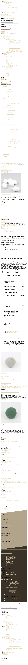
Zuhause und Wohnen (8, 66)
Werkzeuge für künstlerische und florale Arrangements (12, 164)
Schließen (3, 660)
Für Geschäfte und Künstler (9, 38)
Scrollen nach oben (5, 661)
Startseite (3, 163)
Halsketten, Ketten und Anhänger (13, 56)
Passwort (3, 24)
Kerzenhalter (8, 72)
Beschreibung (6, 230)
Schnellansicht (4, 385)
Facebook (3, 31)
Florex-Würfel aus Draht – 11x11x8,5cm (10, 441)
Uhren (7, 74)
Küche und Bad (6, 53)
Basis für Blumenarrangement (15, 40)
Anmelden (3, 26)
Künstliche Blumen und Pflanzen (16, 42)
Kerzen (7, 70)
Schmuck (5, 54)
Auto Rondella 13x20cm (6, 470)
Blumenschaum (12, 41)
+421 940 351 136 (10, 572)
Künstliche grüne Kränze (14, 43)
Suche (2, 77)
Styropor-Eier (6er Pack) (6, 194)
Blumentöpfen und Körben (14, 48)
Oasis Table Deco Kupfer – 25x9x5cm (10, 392)
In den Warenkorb (4, 219)
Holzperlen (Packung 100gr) (6, 170)
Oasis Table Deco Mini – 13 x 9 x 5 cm (10, 500)
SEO (9, 604)
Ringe (7, 58)
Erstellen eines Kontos (11, 18)
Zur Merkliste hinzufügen (6, 222)
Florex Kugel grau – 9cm (7, 376)
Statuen (7, 73)
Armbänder (8, 55)
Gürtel (7, 64)
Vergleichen (3, 221)
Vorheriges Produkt (5, 166)
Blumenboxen (12, 47)
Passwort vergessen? (5, 29)
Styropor (10, 44)
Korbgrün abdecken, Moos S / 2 (8, 457)
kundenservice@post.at (12, 331)
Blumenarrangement (10, 39)
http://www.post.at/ (12, 332)
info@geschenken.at (15, 346)
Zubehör (5, 61)
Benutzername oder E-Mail (7, 20)
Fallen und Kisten (9, 68)
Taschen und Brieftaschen (11, 65)
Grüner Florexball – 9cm (6, 427)
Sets (7, 60)
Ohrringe (8, 57)
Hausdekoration (9, 69)
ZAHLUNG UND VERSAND (9, 231)
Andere (7, 62)
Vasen (7, 75)
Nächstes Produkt (4, 172)
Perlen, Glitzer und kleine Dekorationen (14, 50)
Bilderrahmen (9, 67)
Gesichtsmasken (9, 63)
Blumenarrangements (10, 45)
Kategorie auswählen (5, 36)
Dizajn (6, 604)
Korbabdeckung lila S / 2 (7, 487)
